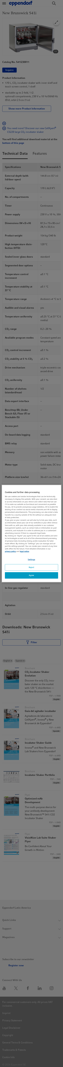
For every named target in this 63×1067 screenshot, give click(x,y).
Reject (31, 567)
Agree (31, 575)
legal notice (24, 551)
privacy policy (10, 551)
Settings (31, 559)
